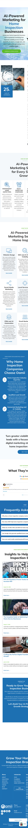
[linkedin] (9, 811)
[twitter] (4, 811)
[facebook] (2, 811)
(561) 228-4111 (17, 807)
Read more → (7, 595)
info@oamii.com (18, 812)
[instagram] (2, 814)
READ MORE (9, 273)
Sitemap (5, 824)
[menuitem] (7, 777)
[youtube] (7, 811)
